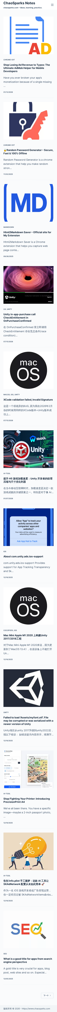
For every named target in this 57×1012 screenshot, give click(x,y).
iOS (12, 395)
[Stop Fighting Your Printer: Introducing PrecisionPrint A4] (28, 769)
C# (4, 309)
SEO (5, 954)
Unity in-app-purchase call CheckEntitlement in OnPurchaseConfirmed (19, 317)
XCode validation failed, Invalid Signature (28, 399)
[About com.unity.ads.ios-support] (28, 527)
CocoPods (8, 630)
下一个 (46, 995)
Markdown (8, 227)
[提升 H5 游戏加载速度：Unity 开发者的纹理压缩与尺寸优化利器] (28, 449)
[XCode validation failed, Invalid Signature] (28, 370)
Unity (9, 309)
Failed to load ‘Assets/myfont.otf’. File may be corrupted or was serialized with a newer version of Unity (28, 720)
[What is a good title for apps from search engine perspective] (28, 929)
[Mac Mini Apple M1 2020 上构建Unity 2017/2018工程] (28, 606)
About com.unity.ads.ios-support (23, 556)
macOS (6, 395)
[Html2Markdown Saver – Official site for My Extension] (28, 203)
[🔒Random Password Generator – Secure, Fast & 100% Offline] (28, 121)
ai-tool (6, 473)
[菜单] (52, 5)
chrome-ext (9, 60)
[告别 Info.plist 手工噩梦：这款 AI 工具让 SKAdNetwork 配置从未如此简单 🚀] (28, 851)
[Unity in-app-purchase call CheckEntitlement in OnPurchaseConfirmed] (28, 285)
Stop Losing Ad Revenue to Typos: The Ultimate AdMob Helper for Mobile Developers (26, 68)
